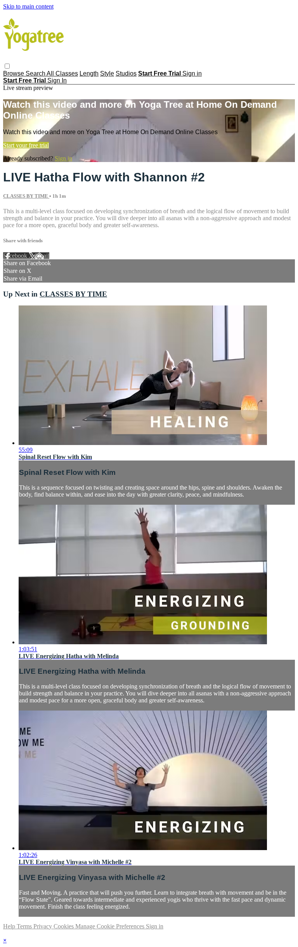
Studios (126, 73)
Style (107, 73)
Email (42, 255)
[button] (7, 66)
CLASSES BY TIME (26, 196)
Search (36, 73)
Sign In (57, 80)
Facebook (16, 255)
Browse (14, 73)
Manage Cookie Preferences (110, 926)
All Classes (62, 73)
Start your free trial (26, 145)
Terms (25, 926)
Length (89, 73)
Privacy (43, 926)
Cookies (64, 926)
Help (10, 926)
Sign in (192, 73)
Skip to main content (28, 6)
